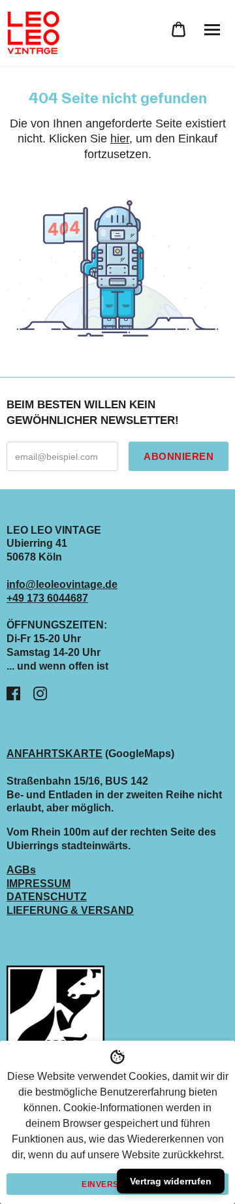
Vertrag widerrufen (171, 1181)
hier (119, 138)
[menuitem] (178, 30)
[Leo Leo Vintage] (32, 32)
